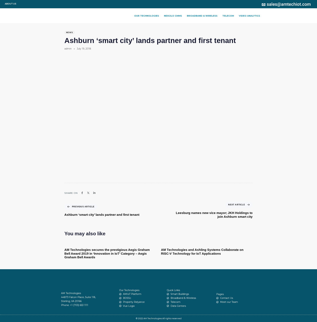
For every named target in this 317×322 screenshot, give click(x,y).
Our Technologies (146, 15)
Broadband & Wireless (202, 15)
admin (68, 48)
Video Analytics (249, 15)
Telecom (228, 15)
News (69, 32)
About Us (10, 3)
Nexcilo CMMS (173, 15)
